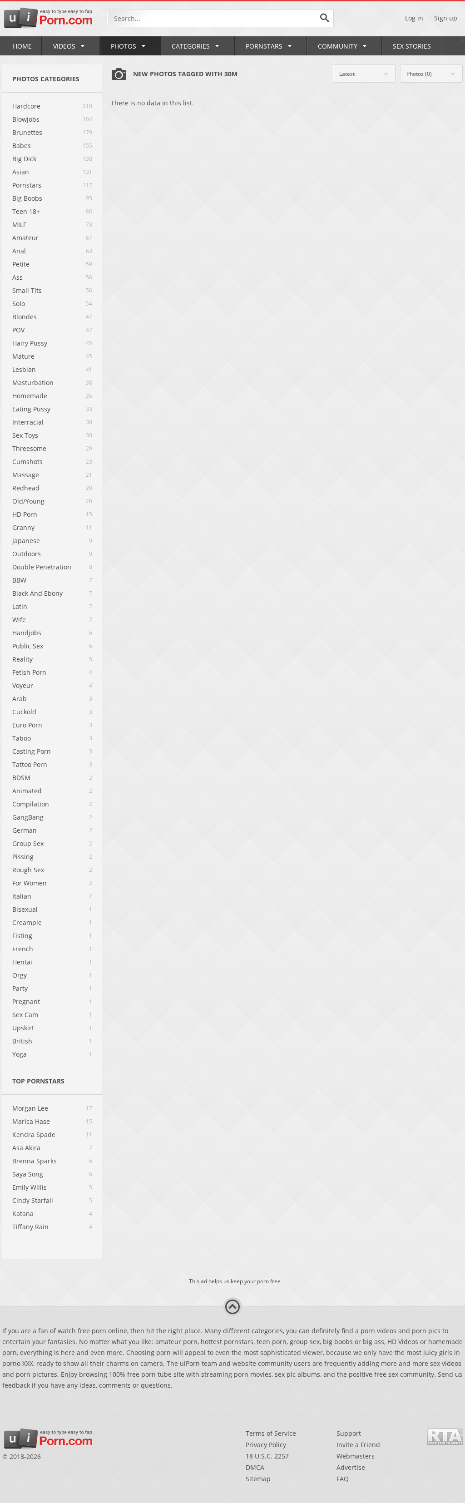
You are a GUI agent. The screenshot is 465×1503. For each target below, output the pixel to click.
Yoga (19, 1054)
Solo (18, 303)
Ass (17, 277)
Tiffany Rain (30, 1226)
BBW (19, 580)
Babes (21, 145)
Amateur (25, 237)
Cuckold (24, 711)
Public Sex (27, 646)
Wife (19, 619)
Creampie (27, 922)
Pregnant (26, 1001)
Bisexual (25, 909)
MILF (19, 224)
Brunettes (27, 132)
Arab (19, 698)
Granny (23, 527)
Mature (23, 356)
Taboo (21, 738)
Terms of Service (271, 1433)
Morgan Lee (30, 1108)
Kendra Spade (33, 1134)
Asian (20, 172)
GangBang (28, 817)
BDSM (21, 777)
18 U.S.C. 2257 (267, 1456)
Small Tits (27, 290)
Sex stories (412, 46)
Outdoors (26, 553)
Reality (22, 659)
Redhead (26, 488)
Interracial (28, 422)
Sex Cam (25, 1014)
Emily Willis (29, 1187)
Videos (64, 46)
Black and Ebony (37, 593)
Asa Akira (26, 1147)
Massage (25, 474)
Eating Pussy (31, 409)
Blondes (24, 316)
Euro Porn (27, 725)
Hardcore (26, 106)
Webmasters (355, 1456)
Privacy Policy (266, 1444)
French (22, 948)
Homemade (29, 395)
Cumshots (27, 461)
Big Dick (24, 158)
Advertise (350, 1467)
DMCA (255, 1467)
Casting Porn (31, 751)
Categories (191, 46)
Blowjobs (26, 119)
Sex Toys (25, 435)
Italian (21, 896)
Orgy (19, 975)
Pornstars (264, 46)
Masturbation (33, 382)
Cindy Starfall (32, 1200)
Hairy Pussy (29, 343)
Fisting (22, 935)
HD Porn (24, 514)
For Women (29, 883)
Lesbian (24, 369)
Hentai (22, 962)
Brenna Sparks (34, 1161)
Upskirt (23, 1027)
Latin (19, 606)
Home (22, 46)
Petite (21, 264)
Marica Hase (31, 1121)
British (22, 1041)
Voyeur (22, 685)
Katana (23, 1213)
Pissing (23, 856)
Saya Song (27, 1174)
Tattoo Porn (29, 764)
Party (20, 988)
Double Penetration (41, 567)
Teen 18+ (26, 211)
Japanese (26, 540)
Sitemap (258, 1478)
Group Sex (28, 843)
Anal (19, 251)
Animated (27, 790)
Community (337, 46)
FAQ (342, 1478)
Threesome (29, 448)
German (24, 830)
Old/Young (28, 501)
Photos (123, 46)
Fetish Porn (29, 672)
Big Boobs (27, 198)
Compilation (30, 804)
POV (18, 330)
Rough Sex (28, 869)
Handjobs (26, 632)
